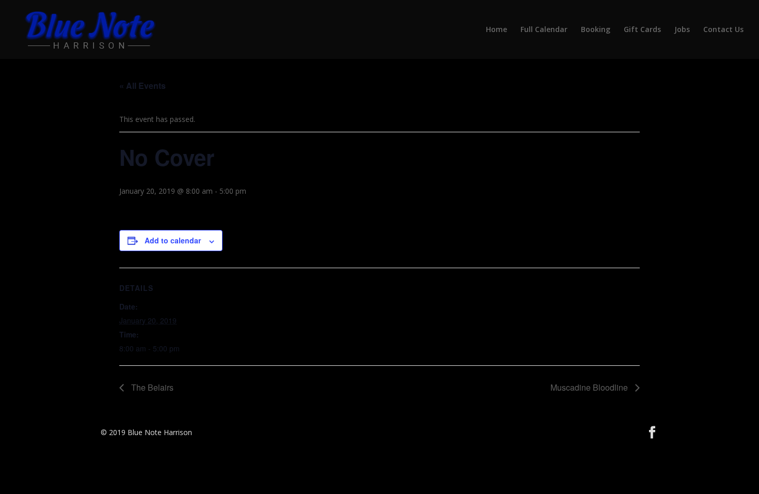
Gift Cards (642, 30)
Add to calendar (173, 240)
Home (496, 30)
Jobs (682, 30)
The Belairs (151, 387)
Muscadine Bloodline (590, 387)
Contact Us (723, 30)
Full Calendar (543, 30)
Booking (595, 30)
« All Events (142, 85)
